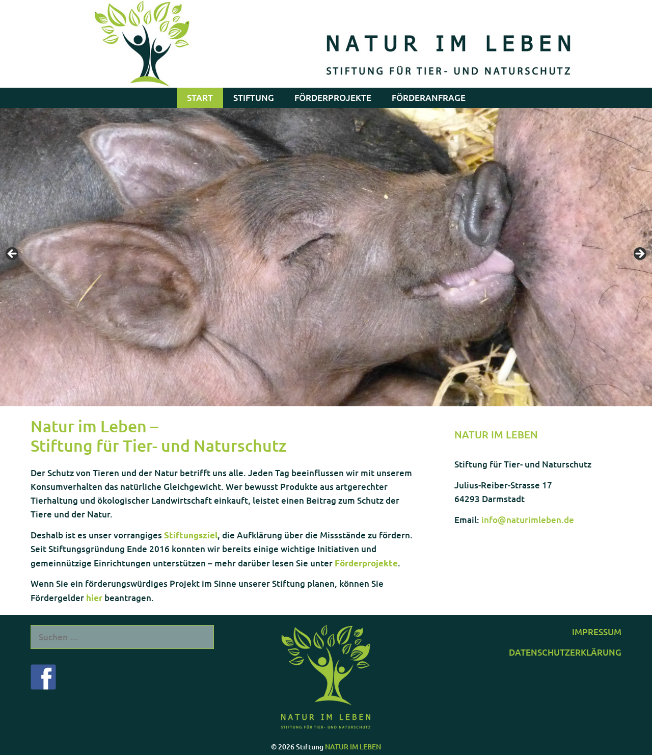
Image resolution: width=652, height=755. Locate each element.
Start (200, 97)
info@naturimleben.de (527, 520)
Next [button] (639, 254)
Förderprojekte (332, 97)
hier (94, 597)
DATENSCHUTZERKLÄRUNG (565, 652)
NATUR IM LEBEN (353, 746)
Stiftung (253, 97)
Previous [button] (12, 254)
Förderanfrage (429, 97)
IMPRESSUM (596, 632)
